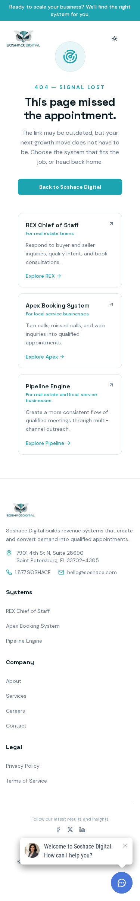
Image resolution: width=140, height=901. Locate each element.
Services (16, 696)
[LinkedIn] (82, 829)
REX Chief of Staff (28, 611)
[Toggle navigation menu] (129, 38)
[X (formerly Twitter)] (70, 829)
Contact (16, 725)
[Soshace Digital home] (23, 39)
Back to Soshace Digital (70, 187)
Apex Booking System (33, 626)
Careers (15, 710)
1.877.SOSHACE (33, 572)
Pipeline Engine (24, 640)
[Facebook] (58, 829)
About (13, 681)
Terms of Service (26, 780)
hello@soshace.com (92, 572)
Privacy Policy (23, 765)
